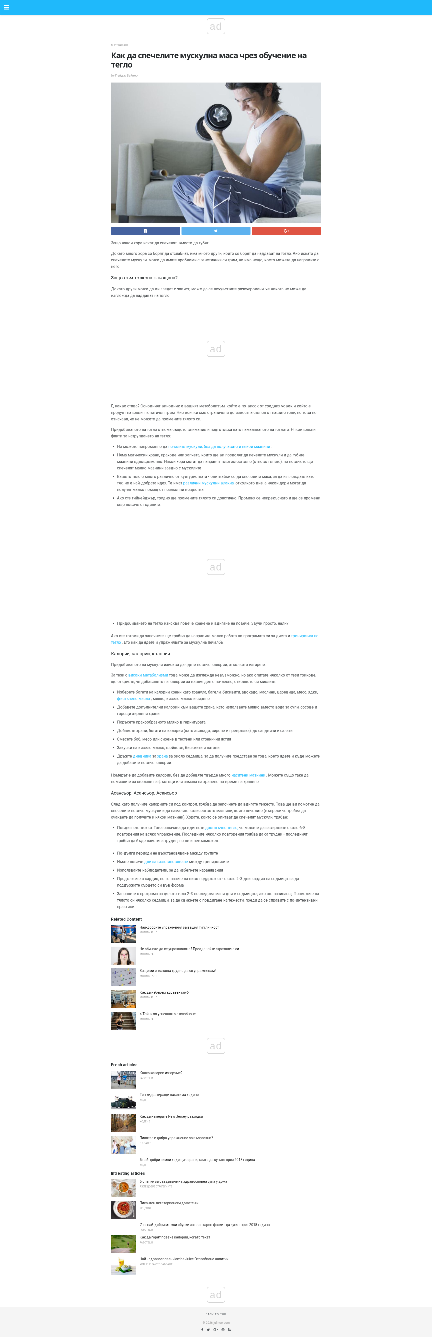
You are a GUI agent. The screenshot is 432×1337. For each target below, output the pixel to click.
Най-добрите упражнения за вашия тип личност (179, 927)
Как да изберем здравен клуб (164, 992)
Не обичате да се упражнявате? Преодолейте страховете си (189, 949)
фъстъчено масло (133, 698)
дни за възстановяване (166, 861)
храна (162, 756)
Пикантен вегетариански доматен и (169, 1203)
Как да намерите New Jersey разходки (171, 1116)
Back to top (216, 1314)
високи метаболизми (148, 675)
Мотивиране (119, 45)
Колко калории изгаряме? (161, 1073)
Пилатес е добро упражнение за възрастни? (176, 1138)
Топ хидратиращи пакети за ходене (169, 1095)
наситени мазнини (248, 775)
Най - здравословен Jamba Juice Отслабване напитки (184, 1259)
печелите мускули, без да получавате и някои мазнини (219, 446)
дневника (142, 756)
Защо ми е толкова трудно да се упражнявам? (178, 971)
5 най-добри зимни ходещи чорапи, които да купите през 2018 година (197, 1160)
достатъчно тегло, (221, 827)
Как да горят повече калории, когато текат (175, 1237)
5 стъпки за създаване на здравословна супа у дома (183, 1181)
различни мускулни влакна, (208, 483)
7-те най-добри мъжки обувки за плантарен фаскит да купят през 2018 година (205, 1225)
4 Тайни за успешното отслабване (168, 1014)
